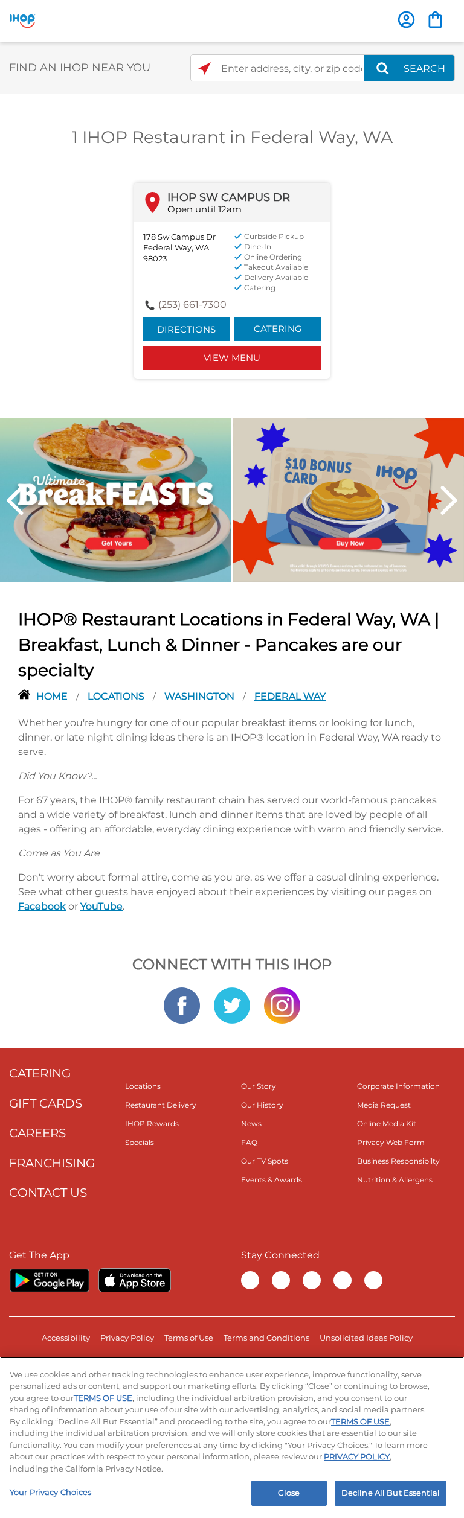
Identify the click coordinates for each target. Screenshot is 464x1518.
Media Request (384, 1104)
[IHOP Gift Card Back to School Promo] (348, 499)
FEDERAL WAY (290, 696)
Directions (186, 329)
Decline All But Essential (390, 1492)
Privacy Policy (127, 1337)
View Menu (232, 357)
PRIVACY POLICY (357, 1456)
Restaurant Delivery (160, 1104)
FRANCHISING (52, 1163)
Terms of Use (188, 1337)
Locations (117, 696)
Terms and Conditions (266, 1337)
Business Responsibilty (398, 1161)
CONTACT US (48, 1192)
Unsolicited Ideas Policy (366, 1337)
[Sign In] (406, 20)
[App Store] (134, 1280)
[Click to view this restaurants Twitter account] (232, 1005)
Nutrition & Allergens (395, 1179)
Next (449, 500)
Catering (278, 328)
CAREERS (37, 1133)
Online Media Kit (386, 1123)
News (251, 1123)
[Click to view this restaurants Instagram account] (282, 1005)
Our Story (258, 1086)
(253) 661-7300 (192, 304)
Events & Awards (271, 1179)
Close (289, 1492)
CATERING (40, 1073)
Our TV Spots (264, 1161)
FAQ (249, 1142)
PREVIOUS (15, 500)
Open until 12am (204, 209)
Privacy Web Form (391, 1142)
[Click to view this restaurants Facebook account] (182, 1005)
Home (53, 696)
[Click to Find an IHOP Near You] (204, 68)
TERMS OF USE (103, 1398)
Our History (262, 1104)
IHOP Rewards (152, 1123)
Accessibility (66, 1337)
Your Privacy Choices (51, 1492)
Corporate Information (398, 1086)
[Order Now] (435, 20)
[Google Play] (49, 1280)
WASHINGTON (200, 696)
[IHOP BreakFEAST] (115, 499)
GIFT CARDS (45, 1103)
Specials (139, 1142)
